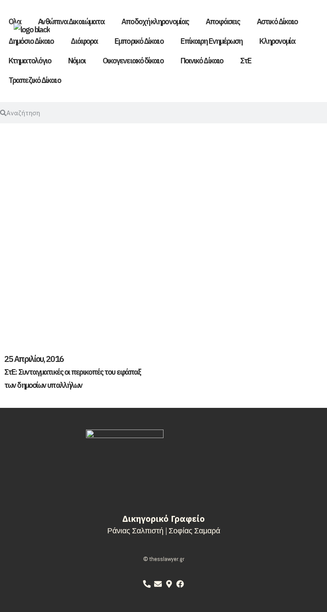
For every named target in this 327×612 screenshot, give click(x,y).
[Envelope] (158, 584)
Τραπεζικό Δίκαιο (35, 80)
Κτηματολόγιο (30, 60)
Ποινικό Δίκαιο (202, 60)
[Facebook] (180, 584)
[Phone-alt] (147, 584)
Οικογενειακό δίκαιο (133, 60)
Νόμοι (77, 60)
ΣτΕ (245, 60)
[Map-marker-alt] (169, 584)
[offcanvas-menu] (299, 27)
